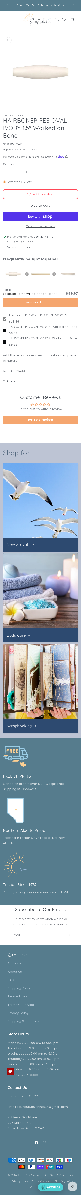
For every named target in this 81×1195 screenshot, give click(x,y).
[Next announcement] (73, 5)
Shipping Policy (19, 988)
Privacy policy (20, 1181)
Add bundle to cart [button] (40, 302)
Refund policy (65, 1175)
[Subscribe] (68, 935)
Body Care (16, 635)
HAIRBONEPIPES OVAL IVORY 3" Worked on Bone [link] (43, 338)
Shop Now (15, 963)
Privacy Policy (18, 1013)
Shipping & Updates (23, 1021)
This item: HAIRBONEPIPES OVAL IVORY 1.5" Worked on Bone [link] (38, 315)
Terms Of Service (21, 1005)
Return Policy (18, 996)
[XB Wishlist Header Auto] (64, 19)
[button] (8, 19)
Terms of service (41, 1181)
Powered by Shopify (42, 1175)
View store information (24, 247)
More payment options (40, 226)
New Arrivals (18, 545)
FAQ (11, 980)
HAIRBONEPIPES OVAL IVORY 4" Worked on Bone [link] (43, 327)
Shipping (8, 149)
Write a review (40, 419)
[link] (13, 274)
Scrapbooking (19, 726)
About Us (15, 971)
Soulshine (24, 1175)
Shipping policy (64, 1181)
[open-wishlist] (10, 1071)
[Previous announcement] (7, 5)
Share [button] (11, 381)
